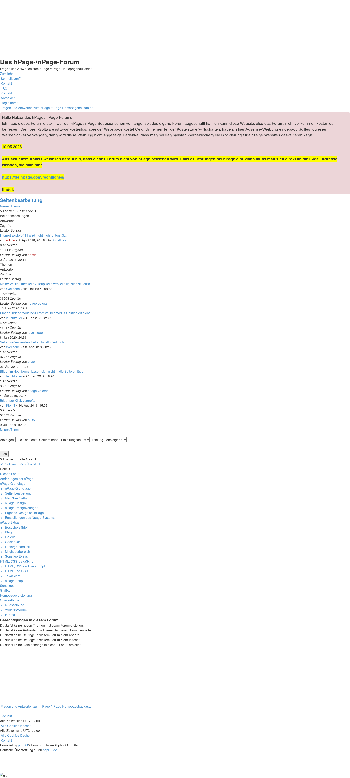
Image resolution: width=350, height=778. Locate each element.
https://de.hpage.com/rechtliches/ (33, 177)
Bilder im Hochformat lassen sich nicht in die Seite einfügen (42, 371)
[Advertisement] (121, 28)
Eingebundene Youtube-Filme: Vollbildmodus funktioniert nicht (45, 313)
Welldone (13, 288)
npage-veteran (38, 303)
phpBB (23, 745)
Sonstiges (59, 240)
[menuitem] (6, 83)
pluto (31, 361)
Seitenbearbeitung (21, 200)
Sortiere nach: (49, 439)
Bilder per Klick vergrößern (19, 400)
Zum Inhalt (7, 73)
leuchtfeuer (14, 317)
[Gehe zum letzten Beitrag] (37, 254)
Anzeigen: (7, 439)
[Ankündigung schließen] (347, 115)
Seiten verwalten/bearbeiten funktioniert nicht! (32, 342)
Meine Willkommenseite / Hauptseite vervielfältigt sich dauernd (45, 283)
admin (10, 240)
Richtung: (97, 439)
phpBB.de (50, 750)
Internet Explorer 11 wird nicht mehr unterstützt (33, 235)
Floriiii (10, 405)
